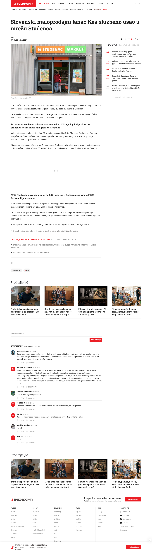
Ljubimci (57, 519)
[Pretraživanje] (139, 3)
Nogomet (36, 512)
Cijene (100, 4)
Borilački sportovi (39, 530)
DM (13, 369)
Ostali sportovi (38, 534)
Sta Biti (19, 414)
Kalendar (97, 10)
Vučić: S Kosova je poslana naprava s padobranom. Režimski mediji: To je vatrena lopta (126, 88)
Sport (70, 4)
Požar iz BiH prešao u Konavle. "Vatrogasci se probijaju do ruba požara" (125, 78)
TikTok (125, 523)
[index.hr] (23, 3)
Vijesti (61, 4)
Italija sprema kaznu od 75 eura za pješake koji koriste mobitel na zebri (126, 62)
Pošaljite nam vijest (127, 526)
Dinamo (35, 515)
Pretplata (44, 4)
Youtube (126, 515)
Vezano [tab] (135, 45)
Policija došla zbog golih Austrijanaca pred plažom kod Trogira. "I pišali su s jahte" (124, 54)
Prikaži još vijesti (123, 97)
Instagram (127, 519)
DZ (13, 438)
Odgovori (79, 526)
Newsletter (124, 530)
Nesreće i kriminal (76, 10)
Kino (99, 519)
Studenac (16, 270)
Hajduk (35, 519)
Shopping (57, 512)
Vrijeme (100, 523)
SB (13, 415)
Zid (53, 4)
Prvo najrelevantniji (32, 346)
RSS (99, 526)
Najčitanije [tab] (124, 45)
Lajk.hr (78, 519)
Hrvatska (42, 10)
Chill (55, 537)
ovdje (67, 245)
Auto (56, 530)
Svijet (50, 10)
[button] (14, 295)
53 (13, 404)
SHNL (35, 523)
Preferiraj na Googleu (132, 39)
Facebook (126, 512)
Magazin (58, 508)
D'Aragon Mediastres (24, 368)
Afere (105, 10)
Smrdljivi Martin (23, 425)
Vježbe (78, 523)
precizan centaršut (24, 392)
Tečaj (100, 512)
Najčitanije (32, 10)
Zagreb (65, 10)
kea (27, 270)
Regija (57, 10)
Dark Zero (20, 436)
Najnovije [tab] (112, 45)
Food (56, 523)
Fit (55, 534)
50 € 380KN (21, 403)
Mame (56, 526)
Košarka (35, 526)
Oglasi (90, 4)
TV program (102, 515)
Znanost (89, 10)
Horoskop (57, 541)
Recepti (79, 515)
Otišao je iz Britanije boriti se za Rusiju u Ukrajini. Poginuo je (124, 70)
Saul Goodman (22, 351)
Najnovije (22, 10)
